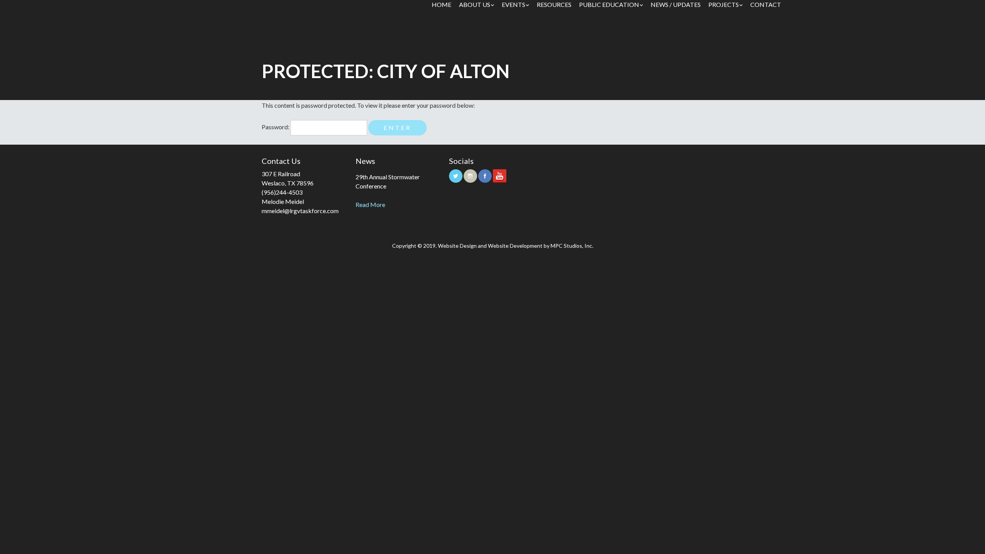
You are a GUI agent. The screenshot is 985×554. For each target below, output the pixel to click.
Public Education (609, 4)
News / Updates (676, 4)
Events (513, 4)
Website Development (515, 245)
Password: (276, 126)
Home (441, 4)
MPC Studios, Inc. (572, 245)
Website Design (457, 245)
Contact (765, 4)
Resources (554, 4)
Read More (370, 204)
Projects (723, 4)
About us (474, 4)
